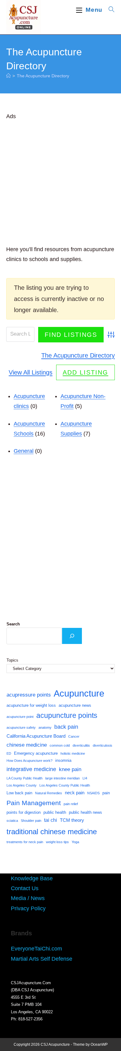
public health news (85, 812)
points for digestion (24, 812)
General (24, 451)
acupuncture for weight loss (31, 705)
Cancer (73, 736)
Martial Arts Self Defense (41, 959)
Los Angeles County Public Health (64, 785)
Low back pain (19, 793)
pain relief (71, 804)
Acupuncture (79, 693)
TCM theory (72, 820)
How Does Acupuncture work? (29, 760)
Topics (12, 660)
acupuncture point (20, 717)
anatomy (45, 727)
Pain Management (34, 803)
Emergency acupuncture (36, 753)
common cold (60, 745)
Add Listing (85, 372)
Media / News (28, 898)
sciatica (12, 820)
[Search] (72, 636)
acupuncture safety (21, 727)
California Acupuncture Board (36, 736)
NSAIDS (93, 793)
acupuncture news (75, 705)
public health (54, 812)
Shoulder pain (31, 820)
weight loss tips (57, 842)
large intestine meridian (62, 778)
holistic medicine (72, 753)
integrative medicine (31, 769)
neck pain (74, 792)
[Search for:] (109, 9)
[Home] (8, 75)
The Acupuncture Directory (43, 75)
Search (13, 624)
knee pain (70, 769)
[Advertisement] (60, 181)
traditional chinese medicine (52, 831)
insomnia (63, 760)
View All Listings (30, 372)
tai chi (50, 820)
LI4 (85, 778)
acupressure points (29, 695)
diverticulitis (81, 745)
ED (9, 753)
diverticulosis (102, 745)
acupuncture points (66, 715)
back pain (66, 727)
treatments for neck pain (25, 842)
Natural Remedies (48, 793)
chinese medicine (27, 745)
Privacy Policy (28, 908)
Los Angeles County (22, 785)
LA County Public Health (25, 778)
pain (106, 793)
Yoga (75, 842)
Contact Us (24, 888)
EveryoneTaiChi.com (36, 949)
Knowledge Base (32, 878)
